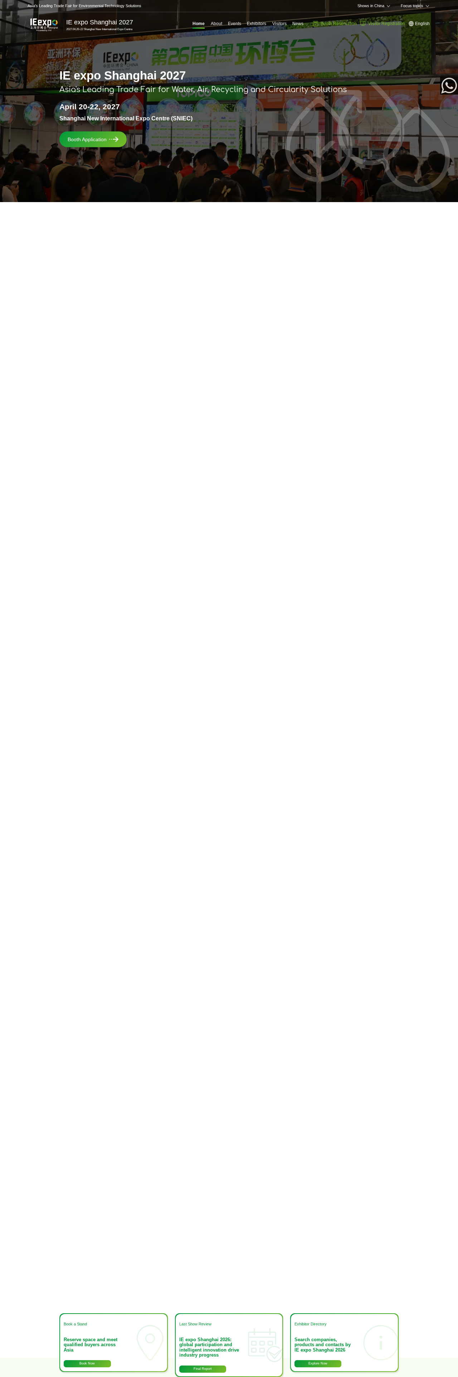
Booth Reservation (339, 23)
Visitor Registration (386, 23)
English (422, 23)
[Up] (451, 1347)
